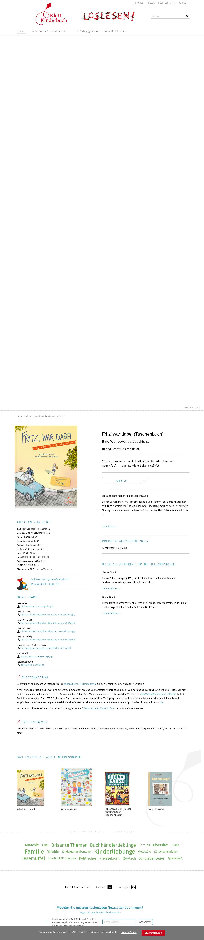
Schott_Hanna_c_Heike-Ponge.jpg (36, 656)
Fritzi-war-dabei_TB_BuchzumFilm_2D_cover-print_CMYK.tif (48, 623)
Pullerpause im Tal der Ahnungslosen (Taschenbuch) (118, 811)
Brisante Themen (69, 845)
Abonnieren (145, 921)
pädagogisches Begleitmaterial (80, 683)
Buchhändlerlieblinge (113, 845)
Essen (175, 845)
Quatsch (129, 858)
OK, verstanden (153, 933)
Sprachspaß (174, 858)
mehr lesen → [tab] (109, 526)
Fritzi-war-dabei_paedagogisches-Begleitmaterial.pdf (45, 648)
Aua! (45, 845)
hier (162, 702)
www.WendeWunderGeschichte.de (158, 694)
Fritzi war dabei (26, 809)
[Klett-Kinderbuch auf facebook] (103, 887)
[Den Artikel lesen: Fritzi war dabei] (30, 805)
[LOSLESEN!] (107, 21)
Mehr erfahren (129, 932)
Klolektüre (144, 851)
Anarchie (32, 845)
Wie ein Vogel (156, 809)
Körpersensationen (166, 851)
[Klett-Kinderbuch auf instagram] (127, 887)
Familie (34, 851)
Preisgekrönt (109, 858)
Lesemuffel (33, 858)
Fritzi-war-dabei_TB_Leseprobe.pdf (36, 606)
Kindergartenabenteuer (77, 851)
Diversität (161, 845)
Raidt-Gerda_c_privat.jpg (32, 665)
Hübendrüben (69, 809)
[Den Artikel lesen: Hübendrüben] (76, 805)
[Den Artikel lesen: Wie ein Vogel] (160, 805)
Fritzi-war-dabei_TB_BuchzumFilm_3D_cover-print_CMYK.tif (48, 640)
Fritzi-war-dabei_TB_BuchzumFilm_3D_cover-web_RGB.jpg (47, 631)
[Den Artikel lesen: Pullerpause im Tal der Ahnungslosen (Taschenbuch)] (117, 805)
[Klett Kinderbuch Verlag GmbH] (51, 24)
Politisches (87, 858)
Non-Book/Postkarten (62, 858)
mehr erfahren (110, 588)
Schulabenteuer (151, 858)
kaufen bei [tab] (121, 480)
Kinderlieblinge (114, 851)
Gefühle (52, 852)
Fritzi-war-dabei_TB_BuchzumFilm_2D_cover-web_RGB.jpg (47, 615)
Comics (144, 845)
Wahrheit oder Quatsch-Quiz (99, 708)
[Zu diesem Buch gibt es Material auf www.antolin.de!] (48, 589)
